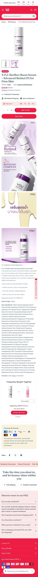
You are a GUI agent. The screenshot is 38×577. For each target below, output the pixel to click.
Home (4, 22)
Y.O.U (9, 84)
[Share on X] (15, 455)
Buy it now (19, 116)
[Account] (31, 10)
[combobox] (19, 16)
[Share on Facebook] (9, 455)
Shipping (4, 90)
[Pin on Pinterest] (21, 455)
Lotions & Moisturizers (24, 84)
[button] (36, 288)
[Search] (34, 16)
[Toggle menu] (3, 10)
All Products (12, 22)
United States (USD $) (11, 559)
